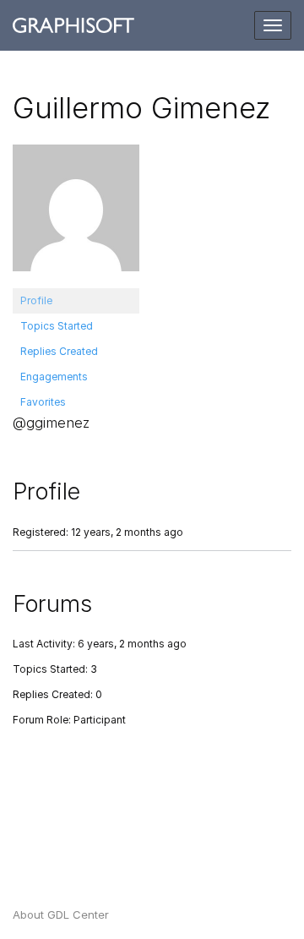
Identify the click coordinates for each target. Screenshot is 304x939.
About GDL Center (61, 914)
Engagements (54, 376)
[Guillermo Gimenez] (76, 215)
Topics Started (56, 325)
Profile (36, 300)
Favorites (43, 402)
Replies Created (59, 351)
